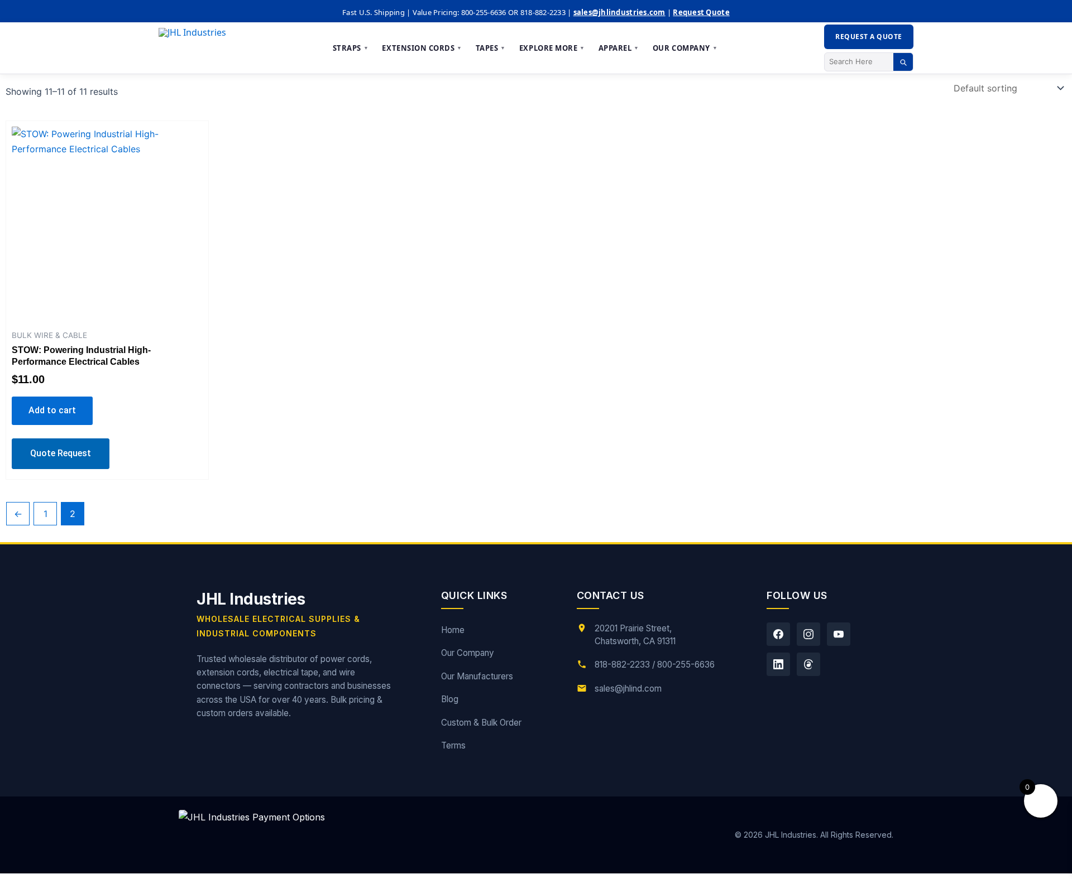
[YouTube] (838, 634)
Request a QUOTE (868, 36)
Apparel (619, 48)
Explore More (552, 48)
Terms (453, 745)
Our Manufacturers (477, 676)
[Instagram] (808, 634)
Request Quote (701, 12)
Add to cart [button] (52, 410)
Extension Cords (422, 48)
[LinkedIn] (778, 664)
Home (453, 630)
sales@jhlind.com (628, 688)
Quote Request (60, 453)
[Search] (903, 61)
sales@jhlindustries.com (619, 12)
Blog (449, 699)
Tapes (491, 48)
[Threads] (808, 664)
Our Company (685, 48)
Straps (351, 48)
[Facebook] (778, 634)
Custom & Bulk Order (481, 722)
